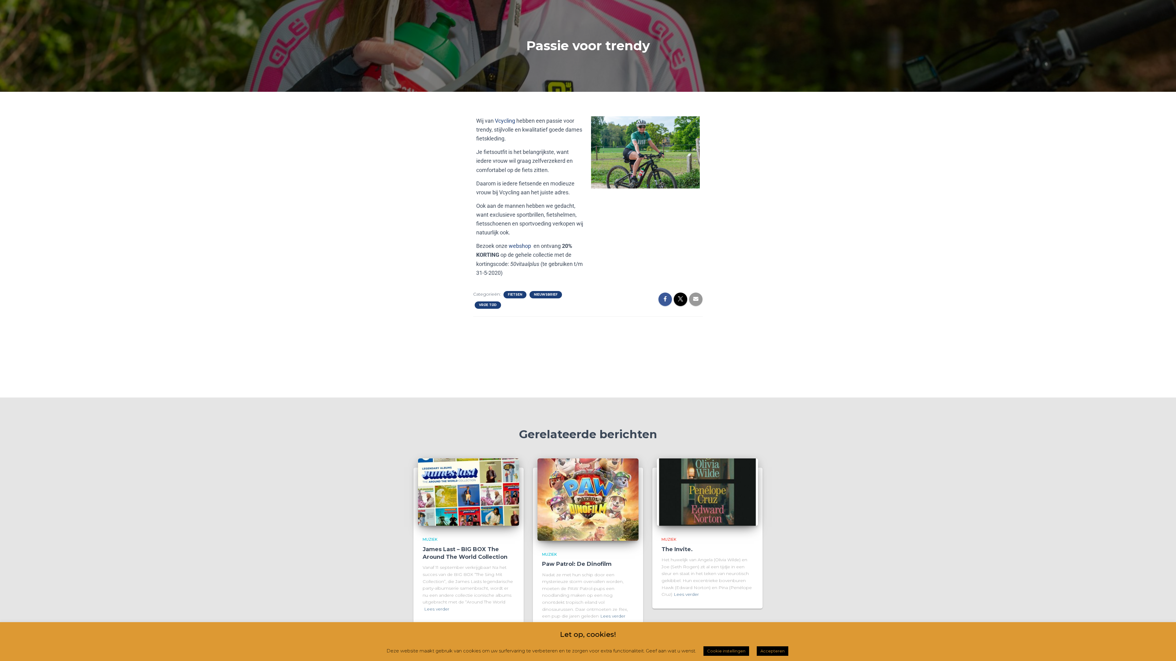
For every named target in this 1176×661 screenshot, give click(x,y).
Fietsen (515, 295)
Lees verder (436, 609)
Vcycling (505, 121)
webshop (520, 246)
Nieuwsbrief (546, 295)
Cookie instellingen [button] (726, 650)
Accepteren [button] (772, 650)
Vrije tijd (488, 305)
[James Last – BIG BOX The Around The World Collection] (468, 492)
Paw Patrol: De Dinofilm (577, 564)
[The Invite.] (707, 492)
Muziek (430, 539)
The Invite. (677, 549)
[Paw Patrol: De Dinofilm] (588, 499)
